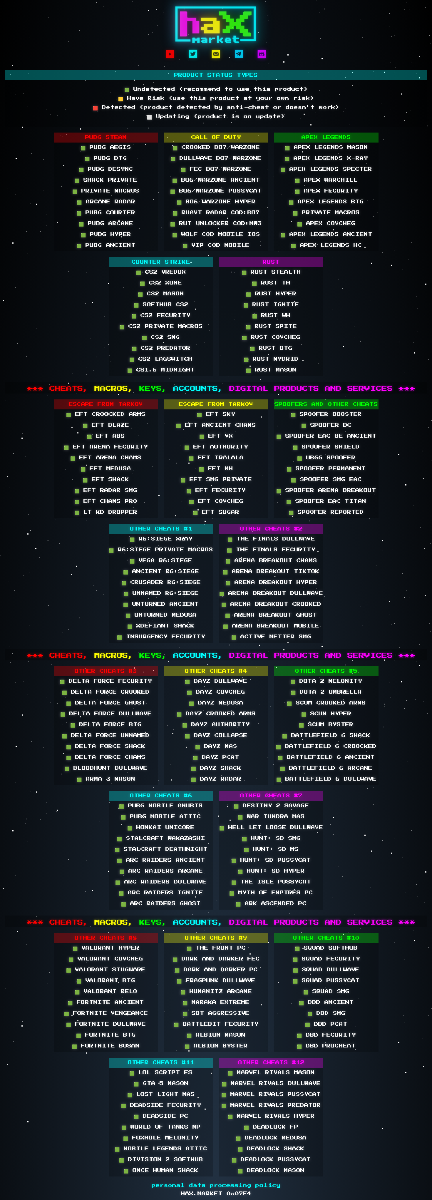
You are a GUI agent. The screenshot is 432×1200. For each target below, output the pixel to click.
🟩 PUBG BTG (106, 158)
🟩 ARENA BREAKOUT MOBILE (271, 626)
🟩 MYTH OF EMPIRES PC (271, 893)
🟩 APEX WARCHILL (326, 180)
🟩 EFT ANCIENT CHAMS (216, 425)
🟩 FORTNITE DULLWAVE (106, 1024)
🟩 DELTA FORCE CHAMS (105, 757)
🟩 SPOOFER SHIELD (326, 447)
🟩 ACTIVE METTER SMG (271, 637)
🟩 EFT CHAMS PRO (105, 501)
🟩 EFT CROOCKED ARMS (105, 414)
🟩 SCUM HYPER (326, 714)
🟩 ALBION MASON (216, 1035)
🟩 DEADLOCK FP (271, 1127)
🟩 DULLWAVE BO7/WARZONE (216, 158)
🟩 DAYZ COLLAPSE (216, 736)
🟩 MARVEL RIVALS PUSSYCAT (271, 1094)
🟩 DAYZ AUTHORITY (216, 725)
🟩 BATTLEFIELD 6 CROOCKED (326, 746)
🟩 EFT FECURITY (216, 490)
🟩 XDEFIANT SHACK (161, 626)
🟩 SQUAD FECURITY (326, 959)
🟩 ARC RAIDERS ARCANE (161, 871)
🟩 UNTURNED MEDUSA (161, 615)
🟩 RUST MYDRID (271, 359)
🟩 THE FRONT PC (216, 948)
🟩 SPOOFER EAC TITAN (326, 501)
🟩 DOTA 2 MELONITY (326, 681)
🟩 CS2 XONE (161, 283)
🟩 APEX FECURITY (326, 191)
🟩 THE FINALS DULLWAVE (271, 539)
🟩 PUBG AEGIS (106, 147)
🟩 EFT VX (216, 436)
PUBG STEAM (106, 137)
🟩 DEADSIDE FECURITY (161, 1105)
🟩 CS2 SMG (161, 337)
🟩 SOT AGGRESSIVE (216, 1013)
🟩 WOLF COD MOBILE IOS (216, 234)
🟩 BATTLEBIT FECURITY (216, 1024)
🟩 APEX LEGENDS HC (326, 245)
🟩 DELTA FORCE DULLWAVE (106, 714)
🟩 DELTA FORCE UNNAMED (106, 736)
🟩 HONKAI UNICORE (161, 828)
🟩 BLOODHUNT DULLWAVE (106, 768)
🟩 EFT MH (216, 469)
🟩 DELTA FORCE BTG (106, 725)
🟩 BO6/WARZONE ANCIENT (216, 180)
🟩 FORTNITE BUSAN (106, 1046)
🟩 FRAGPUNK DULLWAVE (216, 981)
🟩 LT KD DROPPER (105, 512)
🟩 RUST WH (271, 316)
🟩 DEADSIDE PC (161, 1116)
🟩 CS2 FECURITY (160, 316)
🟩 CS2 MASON (161, 294)
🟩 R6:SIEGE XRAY (161, 539)
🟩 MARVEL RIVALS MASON (271, 1073)
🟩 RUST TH (271, 283)
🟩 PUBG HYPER (106, 234)
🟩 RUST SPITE (271, 326)
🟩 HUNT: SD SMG (271, 838)
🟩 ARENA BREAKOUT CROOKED (271, 604)
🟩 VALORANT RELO (106, 992)
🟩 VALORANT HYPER (106, 948)
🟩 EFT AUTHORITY (216, 447)
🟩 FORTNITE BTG (106, 1035)
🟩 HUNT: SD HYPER (271, 871)
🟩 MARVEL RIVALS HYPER (271, 1116)
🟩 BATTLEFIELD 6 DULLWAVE (326, 779)
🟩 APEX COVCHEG (326, 224)
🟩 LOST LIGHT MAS (161, 1094)
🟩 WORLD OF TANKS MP (161, 1127)
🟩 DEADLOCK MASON (271, 1171)
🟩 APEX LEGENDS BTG (326, 202)
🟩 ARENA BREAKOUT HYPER (271, 582)
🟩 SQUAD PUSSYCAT (326, 981)
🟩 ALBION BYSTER (216, 1046)
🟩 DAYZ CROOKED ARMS (216, 714)
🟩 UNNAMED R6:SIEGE (161, 593)
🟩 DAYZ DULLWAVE (216, 681)
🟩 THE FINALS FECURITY (271, 550)
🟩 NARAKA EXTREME (216, 1002)
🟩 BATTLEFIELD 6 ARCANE (326, 768)
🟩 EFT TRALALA (216, 458)
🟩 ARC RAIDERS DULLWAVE (161, 882)
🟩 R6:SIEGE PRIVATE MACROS (161, 550)
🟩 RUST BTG (271, 348)
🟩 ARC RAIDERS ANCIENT (161, 860)
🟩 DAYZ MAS (216, 746)
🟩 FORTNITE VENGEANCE (106, 1013)
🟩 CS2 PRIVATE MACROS (161, 326)
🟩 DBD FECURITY (326, 1035)
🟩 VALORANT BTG (105, 981)
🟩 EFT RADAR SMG (105, 490)
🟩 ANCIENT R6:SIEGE (161, 572)
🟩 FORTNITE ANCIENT (106, 1002)
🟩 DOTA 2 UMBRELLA (326, 692)
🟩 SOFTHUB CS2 (161, 305)
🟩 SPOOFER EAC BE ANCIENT (326, 436)
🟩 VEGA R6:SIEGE (161, 561)
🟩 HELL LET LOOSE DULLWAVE (271, 828)
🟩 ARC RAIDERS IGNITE (161, 893)
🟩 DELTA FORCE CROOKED (106, 692)
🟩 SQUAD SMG (326, 992)
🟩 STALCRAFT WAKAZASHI (161, 838)
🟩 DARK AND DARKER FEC (216, 959)
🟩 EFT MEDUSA (106, 469)
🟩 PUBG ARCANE (106, 224)
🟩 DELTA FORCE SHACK (105, 746)
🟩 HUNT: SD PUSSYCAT (271, 860)
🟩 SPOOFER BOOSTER (326, 414)
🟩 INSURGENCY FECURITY (161, 637)
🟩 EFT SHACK (106, 480)
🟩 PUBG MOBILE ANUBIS (161, 806)
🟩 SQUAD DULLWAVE (326, 970)
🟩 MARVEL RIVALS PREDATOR (271, 1105)
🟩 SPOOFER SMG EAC (326, 480)
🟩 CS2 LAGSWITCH (160, 359)
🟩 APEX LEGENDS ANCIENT (326, 234)
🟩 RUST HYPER (271, 294)
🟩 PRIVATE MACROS (105, 191)
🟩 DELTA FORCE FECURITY (106, 681)
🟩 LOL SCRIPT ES (160, 1073)
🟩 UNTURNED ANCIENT (161, 604)
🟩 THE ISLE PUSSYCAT (271, 882)
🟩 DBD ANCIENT (326, 1002)
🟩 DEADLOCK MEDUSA (271, 1138)
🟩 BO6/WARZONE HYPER (216, 202)
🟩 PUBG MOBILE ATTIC (161, 817)
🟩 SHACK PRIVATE (105, 180)
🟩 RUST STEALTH (271, 272)
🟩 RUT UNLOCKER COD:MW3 (216, 224)
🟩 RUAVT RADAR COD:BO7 (216, 213)
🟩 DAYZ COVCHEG (216, 692)
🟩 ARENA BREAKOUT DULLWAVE (271, 593)
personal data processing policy (216, 1186)
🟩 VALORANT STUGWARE (105, 970)
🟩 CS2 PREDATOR (161, 348)
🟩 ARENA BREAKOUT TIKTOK (271, 572)
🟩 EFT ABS (106, 436)
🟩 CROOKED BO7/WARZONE (216, 147)
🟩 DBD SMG (326, 1013)
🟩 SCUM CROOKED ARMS (326, 703)
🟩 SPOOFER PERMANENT (326, 469)
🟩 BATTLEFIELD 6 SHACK (326, 736)
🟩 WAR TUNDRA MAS (271, 817)
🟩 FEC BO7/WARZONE (216, 169)
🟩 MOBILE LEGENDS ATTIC (161, 1149)
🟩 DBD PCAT (326, 1024)
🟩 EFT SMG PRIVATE (216, 480)
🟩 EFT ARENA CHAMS (105, 458)
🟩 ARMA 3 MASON (106, 779)
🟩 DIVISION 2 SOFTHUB (161, 1160)
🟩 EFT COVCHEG (216, 501)
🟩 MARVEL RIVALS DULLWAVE (271, 1084)
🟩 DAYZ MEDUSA (216, 703)
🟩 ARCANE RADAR (106, 202)
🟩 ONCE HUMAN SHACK (160, 1171)
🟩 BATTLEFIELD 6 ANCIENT (326, 757)
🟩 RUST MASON (271, 370)
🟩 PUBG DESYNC (106, 169)
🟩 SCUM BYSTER (326, 725)
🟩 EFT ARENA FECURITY (106, 447)
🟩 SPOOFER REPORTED (326, 512)
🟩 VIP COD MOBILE (216, 245)
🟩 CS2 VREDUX (161, 272)
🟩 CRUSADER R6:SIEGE (161, 582)
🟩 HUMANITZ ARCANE (216, 992)
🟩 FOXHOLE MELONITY (161, 1138)
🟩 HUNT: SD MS (271, 849)
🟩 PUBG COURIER (105, 213)
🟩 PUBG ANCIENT (105, 245)
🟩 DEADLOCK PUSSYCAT (271, 1160)
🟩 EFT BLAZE (106, 425)
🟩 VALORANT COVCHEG (105, 959)
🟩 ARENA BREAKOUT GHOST (271, 615)
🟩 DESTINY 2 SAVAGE (271, 806)
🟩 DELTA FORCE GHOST (106, 703)
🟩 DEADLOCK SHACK (271, 1149)
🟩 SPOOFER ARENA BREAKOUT (326, 490)
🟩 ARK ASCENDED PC (271, 904)
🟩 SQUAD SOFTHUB (326, 948)
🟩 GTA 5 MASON (161, 1084)
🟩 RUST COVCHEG (271, 337)
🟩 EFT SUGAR (216, 512)
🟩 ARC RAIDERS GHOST (161, 904)
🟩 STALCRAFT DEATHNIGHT (161, 849)
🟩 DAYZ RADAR (216, 779)
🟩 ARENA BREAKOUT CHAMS (271, 561)
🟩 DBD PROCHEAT (326, 1046)
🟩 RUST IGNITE (271, 305)
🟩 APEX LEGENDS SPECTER (326, 169)
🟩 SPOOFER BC (326, 425)
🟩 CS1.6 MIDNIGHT (161, 370)
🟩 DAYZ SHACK (216, 768)
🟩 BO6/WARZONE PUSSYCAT (216, 191)
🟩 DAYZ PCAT (216, 757)
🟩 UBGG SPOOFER (326, 458)
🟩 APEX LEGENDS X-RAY (326, 158)
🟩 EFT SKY (216, 414)
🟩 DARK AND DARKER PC (216, 970)
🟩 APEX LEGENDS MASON (326, 147)
